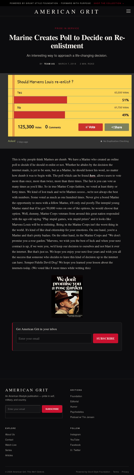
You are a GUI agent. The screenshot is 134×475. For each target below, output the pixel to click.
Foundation (76, 396)
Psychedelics (77, 411)
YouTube (74, 439)
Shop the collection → (109, 3)
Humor (73, 406)
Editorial (74, 401)
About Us (10, 434)
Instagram (75, 434)
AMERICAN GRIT (67, 11)
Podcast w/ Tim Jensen (82, 417)
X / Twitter (75, 450)
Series (8, 450)
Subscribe (106, 338)
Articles (9, 455)
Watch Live (11, 444)
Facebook (75, 444)
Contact (9, 439)
